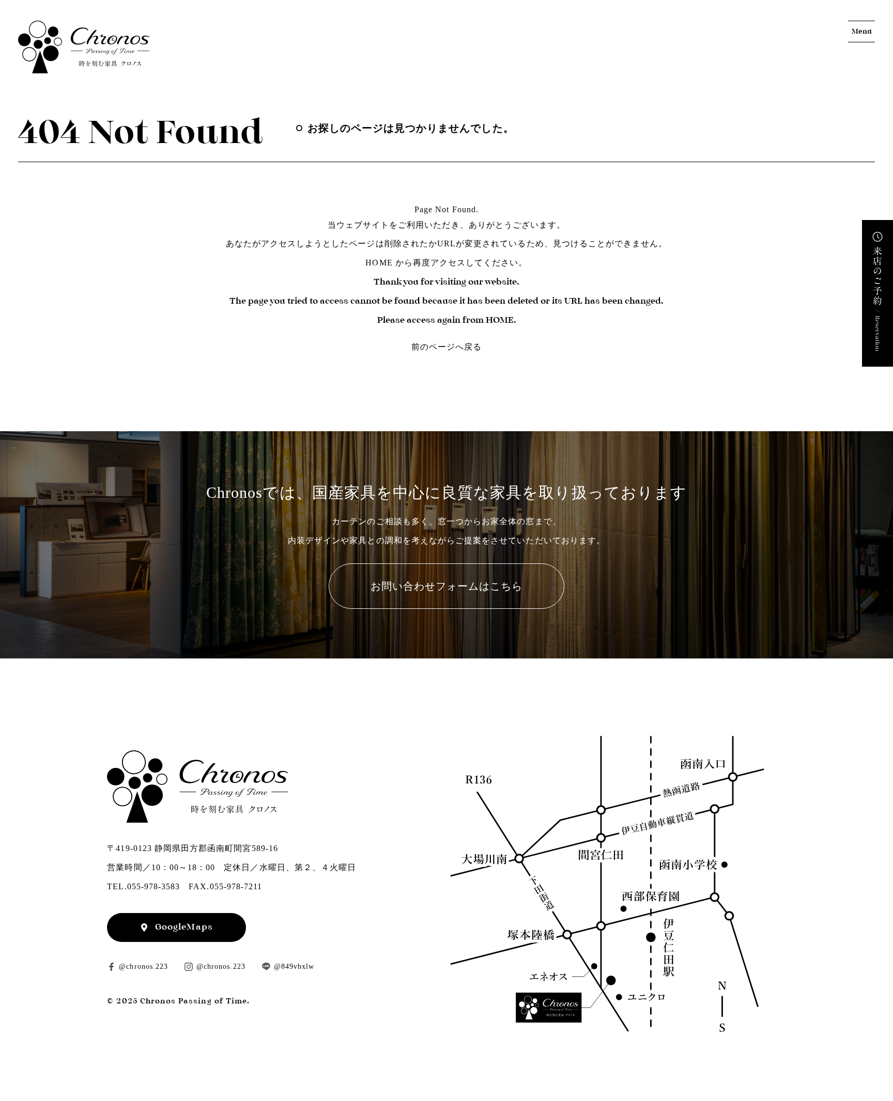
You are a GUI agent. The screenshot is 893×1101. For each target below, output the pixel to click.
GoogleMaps (184, 926)
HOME (378, 262)
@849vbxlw (294, 966)
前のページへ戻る (446, 346)
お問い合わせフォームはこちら (447, 586)
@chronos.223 (143, 966)
